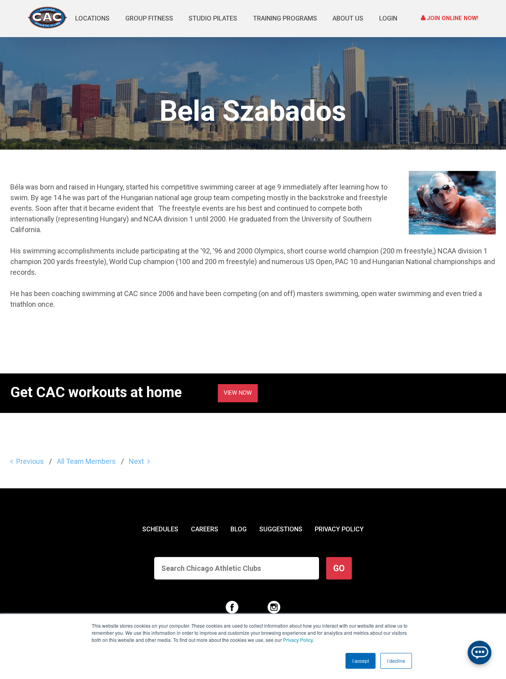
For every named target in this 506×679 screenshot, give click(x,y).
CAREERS (204, 529)
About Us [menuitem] (347, 18)
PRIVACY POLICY (339, 529)
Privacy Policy (298, 639)
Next (136, 461)
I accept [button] (360, 660)
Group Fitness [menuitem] (149, 18)
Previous (30, 461)
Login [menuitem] (388, 18)
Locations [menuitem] (92, 18)
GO (339, 568)
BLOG (238, 529)
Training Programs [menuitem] (285, 18)
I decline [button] (396, 660)
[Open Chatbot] (479, 652)
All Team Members (86, 461)
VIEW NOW (238, 393)
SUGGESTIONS (280, 529)
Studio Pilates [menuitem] (213, 18)
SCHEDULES (160, 529)
